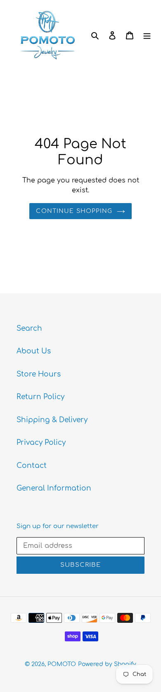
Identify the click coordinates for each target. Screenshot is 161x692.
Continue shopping (74, 211)
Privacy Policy (41, 443)
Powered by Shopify (107, 664)
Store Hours (39, 374)
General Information (54, 488)
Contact (32, 466)
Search (29, 328)
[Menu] (147, 35)
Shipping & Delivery (52, 420)
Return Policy (40, 397)
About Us (34, 351)
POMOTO (61, 664)
